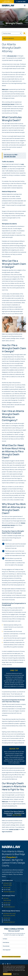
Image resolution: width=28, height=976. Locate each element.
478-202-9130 (6, 918)
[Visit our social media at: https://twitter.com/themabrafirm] (5, 964)
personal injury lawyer (8, 104)
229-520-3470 (6, 903)
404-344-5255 (21, 1)
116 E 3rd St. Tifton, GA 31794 (7, 899)
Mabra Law (5, 89)
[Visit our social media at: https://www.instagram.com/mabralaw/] (10, 964)
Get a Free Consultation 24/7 (7, 2)
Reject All (16, 974)
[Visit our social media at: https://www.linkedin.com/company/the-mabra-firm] (8, 964)
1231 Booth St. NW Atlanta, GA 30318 (7, 884)
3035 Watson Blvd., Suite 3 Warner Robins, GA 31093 (9, 914)
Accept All (7, 974)
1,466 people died (11, 56)
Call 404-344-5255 (10, 156)
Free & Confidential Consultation (11, 956)
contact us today (13, 829)
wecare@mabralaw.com (9, 891)
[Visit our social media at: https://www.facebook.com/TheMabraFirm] (3, 964)
